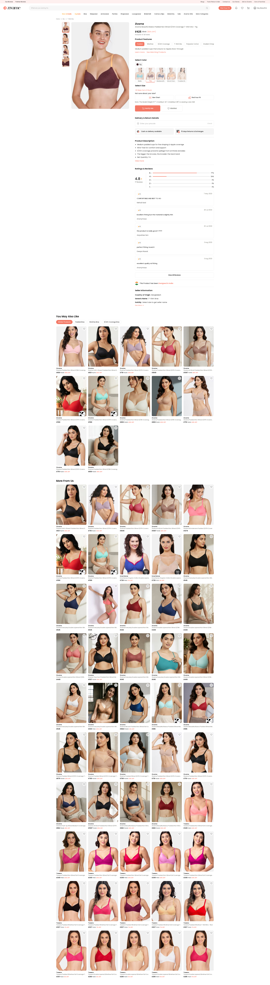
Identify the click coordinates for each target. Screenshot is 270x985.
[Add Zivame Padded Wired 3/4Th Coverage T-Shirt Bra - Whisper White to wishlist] (147, 734)
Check (209, 123)
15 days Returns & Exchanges (192, 131)
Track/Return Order (213, 2)
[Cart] (248, 8)
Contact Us (226, 2)
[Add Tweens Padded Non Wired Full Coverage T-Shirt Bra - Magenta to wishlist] (116, 833)
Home (58, 19)
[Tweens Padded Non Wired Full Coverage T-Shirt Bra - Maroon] (135, 851)
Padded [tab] (140, 44)
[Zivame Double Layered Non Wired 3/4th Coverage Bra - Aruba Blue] (199, 653)
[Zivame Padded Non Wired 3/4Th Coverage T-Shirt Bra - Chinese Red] (71, 396)
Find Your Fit (196, 97)
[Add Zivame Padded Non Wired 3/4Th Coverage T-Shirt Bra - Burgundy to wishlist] (179, 328)
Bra (64, 19)
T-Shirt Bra (71, 19)
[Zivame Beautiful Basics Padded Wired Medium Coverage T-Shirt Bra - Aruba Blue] (167, 703)
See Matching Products (156, 52)
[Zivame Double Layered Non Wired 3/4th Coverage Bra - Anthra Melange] (199, 604)
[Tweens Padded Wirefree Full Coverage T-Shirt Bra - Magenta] (135, 901)
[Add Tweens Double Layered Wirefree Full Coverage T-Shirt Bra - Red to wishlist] (116, 933)
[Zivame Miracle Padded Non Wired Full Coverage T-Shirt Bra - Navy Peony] (135, 703)
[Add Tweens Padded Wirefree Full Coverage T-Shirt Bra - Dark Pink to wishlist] (116, 883)
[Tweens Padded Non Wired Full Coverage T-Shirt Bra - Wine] (199, 851)
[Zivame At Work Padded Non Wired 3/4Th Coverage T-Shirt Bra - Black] (103, 802)
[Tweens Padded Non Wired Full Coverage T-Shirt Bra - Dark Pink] (71, 851)
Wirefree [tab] (150, 44)
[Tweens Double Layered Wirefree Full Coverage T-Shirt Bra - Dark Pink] (199, 951)
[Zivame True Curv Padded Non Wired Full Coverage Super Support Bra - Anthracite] (103, 653)
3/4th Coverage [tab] (164, 44)
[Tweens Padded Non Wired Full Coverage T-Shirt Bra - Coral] (199, 802)
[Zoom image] (100, 65)
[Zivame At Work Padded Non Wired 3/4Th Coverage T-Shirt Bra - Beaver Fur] (199, 346)
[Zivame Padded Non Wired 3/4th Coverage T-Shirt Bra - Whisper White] (135, 396)
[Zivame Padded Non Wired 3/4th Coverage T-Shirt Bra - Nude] (167, 396)
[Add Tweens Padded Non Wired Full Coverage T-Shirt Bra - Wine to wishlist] (211, 833)
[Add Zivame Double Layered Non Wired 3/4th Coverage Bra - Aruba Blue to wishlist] (211, 635)
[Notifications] (236, 8)
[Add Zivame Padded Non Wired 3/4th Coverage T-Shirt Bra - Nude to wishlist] (179, 378)
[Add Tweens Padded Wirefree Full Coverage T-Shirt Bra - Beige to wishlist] (179, 883)
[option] (65, 27)
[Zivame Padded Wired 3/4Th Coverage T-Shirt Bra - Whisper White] (135, 752)
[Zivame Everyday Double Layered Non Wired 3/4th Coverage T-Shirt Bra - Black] (199, 554)
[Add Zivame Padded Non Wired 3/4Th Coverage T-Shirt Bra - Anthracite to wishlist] (84, 428)
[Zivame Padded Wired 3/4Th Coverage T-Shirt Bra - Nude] (103, 752)
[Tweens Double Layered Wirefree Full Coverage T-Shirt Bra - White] (167, 951)
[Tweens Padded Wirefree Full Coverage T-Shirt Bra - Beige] (167, 901)
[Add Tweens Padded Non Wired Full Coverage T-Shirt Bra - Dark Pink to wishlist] (84, 833)
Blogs (202, 2)
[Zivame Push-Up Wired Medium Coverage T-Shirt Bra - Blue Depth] (71, 802)
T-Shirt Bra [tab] (178, 44)
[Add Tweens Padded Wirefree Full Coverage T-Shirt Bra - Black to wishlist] (84, 883)
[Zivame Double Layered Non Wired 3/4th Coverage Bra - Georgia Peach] (71, 653)
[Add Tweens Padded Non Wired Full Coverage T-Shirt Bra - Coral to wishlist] (211, 784)
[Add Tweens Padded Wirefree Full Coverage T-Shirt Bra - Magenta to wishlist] (147, 883)
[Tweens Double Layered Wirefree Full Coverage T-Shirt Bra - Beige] (135, 951)
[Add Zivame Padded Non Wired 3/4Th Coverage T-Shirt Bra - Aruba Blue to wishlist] (116, 378)
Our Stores (235, 2)
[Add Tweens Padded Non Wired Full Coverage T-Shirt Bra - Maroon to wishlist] (147, 833)
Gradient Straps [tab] (209, 44)
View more (139, 161)
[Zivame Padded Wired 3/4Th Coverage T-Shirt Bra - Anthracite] (71, 752)
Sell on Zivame (247, 2)
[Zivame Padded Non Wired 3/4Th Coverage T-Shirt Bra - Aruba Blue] (103, 396)
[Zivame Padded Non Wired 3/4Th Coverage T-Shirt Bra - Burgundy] (167, 346)
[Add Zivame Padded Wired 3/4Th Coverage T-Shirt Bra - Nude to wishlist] (116, 734)
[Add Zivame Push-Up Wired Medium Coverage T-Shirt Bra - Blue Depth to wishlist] (84, 784)
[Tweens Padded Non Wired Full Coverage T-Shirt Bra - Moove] (167, 851)
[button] (207, 8)
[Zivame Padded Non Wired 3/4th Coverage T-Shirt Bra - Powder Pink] (71, 346)
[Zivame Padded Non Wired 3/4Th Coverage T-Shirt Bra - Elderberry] (135, 346)
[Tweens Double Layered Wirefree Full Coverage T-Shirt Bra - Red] (103, 951)
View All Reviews (174, 275)
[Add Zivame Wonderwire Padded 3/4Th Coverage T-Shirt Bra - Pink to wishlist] (211, 487)
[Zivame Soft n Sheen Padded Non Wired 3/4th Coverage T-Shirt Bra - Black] (103, 346)
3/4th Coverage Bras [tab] (111, 322)
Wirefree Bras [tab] (94, 322)
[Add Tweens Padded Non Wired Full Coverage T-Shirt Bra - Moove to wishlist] (179, 833)
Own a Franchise (259, 2)
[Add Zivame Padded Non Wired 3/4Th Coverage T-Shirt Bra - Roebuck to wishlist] (211, 378)
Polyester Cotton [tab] (192, 44)
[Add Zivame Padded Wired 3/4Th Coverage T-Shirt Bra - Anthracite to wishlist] (84, 734)
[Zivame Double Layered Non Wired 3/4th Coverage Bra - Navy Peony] (167, 604)
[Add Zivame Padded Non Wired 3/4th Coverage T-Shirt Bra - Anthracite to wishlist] (116, 428)
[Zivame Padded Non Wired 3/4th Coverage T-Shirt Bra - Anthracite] (103, 446)
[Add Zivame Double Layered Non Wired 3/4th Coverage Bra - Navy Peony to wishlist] (179, 586)
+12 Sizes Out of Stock (143, 90)
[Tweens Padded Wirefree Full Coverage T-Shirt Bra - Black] (71, 901)
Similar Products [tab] (64, 322)
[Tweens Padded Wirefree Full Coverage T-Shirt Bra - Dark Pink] (103, 901)
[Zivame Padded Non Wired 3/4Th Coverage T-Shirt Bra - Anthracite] (71, 446)
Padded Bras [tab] (79, 322)
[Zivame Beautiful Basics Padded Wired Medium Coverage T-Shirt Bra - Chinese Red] (199, 703)
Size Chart (156, 97)
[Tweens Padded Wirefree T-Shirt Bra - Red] (199, 901)
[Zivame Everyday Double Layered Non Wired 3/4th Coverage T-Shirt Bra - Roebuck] (103, 703)
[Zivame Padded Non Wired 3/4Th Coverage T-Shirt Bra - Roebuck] (199, 396)
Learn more (140, 52)
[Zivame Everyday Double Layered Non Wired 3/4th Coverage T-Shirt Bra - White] (71, 703)
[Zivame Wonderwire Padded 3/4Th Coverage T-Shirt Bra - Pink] (199, 505)
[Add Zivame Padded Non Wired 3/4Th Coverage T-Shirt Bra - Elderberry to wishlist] (147, 328)
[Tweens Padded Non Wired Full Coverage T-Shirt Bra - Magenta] (103, 851)
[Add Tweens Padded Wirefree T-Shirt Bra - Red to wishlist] (211, 883)
